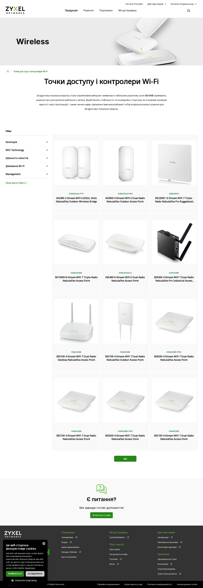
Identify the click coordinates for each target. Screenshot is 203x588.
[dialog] (25, 562)
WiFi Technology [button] (15, 150)
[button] (25, 580)
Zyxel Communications (167, 574)
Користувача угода (133, 584)
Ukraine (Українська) (181, 3)
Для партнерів (155, 3)
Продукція (71, 10)
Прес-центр (117, 544)
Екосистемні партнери (167, 547)
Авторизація (163, 537)
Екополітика (163, 564)
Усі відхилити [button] (35, 573)
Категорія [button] (11, 142)
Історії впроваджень (167, 569)
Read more (30, 568)
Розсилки (114, 559)
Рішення (88, 10)
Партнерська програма (168, 542)
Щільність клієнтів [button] (17, 158)
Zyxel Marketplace (117, 537)
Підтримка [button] (105, 10)
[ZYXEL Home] (15, 9)
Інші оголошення (68, 557)
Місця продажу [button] (127, 10)
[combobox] (43, 543)
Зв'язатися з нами (101, 515)
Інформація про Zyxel (167, 559)
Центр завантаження (70, 547)
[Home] (7, 71)
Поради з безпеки (69, 552)
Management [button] (13, 174)
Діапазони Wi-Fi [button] (15, 166)
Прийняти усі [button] (15, 573)
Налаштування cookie (187, 584)
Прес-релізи (115, 549)
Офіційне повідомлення (108, 584)
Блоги (112, 564)
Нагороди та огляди (118, 554)
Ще (125, 458)
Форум (64, 542)
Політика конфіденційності (159, 584)
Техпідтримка (67, 537)
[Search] (188, 11)
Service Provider (134, 3)
